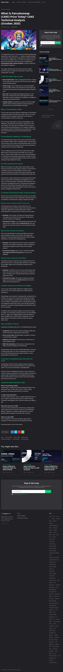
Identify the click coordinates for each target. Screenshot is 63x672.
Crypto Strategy (8, 437)
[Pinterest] (19, 431)
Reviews (50, 68)
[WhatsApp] (22, 431)
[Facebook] (12, 431)
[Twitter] (15, 431)
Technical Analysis (25, 439)
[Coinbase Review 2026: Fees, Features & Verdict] (43, 101)
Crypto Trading (5, 9)
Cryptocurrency (24, 437)
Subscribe (58, 42)
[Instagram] (4, 523)
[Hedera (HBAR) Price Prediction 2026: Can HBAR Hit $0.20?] (43, 90)
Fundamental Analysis (6, 439)
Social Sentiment (15, 439)
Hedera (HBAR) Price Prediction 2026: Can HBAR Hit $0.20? (54, 90)
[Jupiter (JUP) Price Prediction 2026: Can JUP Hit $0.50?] (43, 80)
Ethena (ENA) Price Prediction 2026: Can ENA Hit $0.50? (55, 59)
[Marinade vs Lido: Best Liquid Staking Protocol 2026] (43, 69)
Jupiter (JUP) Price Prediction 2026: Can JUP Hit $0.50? (55, 80)
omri (4, 472)
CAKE (19, 56)
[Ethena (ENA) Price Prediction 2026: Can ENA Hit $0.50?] (43, 59)
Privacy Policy (53, 45)
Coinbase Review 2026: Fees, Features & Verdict (55, 101)
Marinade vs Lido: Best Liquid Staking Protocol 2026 (55, 70)
